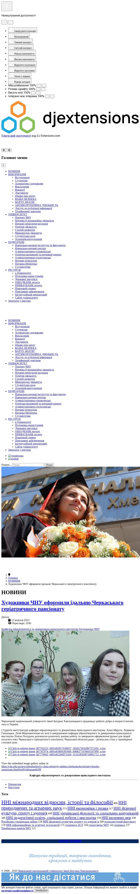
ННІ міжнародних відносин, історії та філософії (57, 802)
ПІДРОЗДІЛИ (16, 242)
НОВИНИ (14, 171)
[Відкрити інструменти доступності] (6, 6)
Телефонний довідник (28, 211)
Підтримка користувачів (29, 276)
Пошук (49, 465)
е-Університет (23, 273)
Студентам (21, 180)
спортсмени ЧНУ (99, 825)
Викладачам (22, 186)
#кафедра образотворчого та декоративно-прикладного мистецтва (40, 629)
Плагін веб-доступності (16, 135)
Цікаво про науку (25, 195)
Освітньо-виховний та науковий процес (38, 254)
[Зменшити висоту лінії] (33, 93)
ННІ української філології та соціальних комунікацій (95, 813)
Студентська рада (25, 236)
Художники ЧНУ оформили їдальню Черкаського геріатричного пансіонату (62, 605)
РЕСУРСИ (14, 269)
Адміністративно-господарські (33, 257)
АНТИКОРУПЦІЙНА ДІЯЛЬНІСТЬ (36, 205)
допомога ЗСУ (74, 825)
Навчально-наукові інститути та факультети (40, 245)
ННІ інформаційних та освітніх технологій (33, 825)
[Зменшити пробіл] (47, 96)
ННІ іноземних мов (116, 818)
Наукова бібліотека (26, 263)
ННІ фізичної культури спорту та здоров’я (71, 821)
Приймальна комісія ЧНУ (16, 828)
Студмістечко (23, 266)
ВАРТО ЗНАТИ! (25, 202)
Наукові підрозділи (26, 260)
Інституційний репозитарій (31, 294)
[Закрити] (10, 22)
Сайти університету (26, 297)
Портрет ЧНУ (23, 217)
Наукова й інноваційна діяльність (34, 220)
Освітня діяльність (26, 226)
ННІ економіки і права (87, 808)
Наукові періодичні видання (31, 223)
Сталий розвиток (25, 229)
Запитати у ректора (19, 300)
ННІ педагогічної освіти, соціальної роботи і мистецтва (51, 817)
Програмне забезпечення (29, 291)
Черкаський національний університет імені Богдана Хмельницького (58, 870)
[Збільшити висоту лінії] (38, 93)
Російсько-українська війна (19, 821)
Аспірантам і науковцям (29, 183)
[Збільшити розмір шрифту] (43, 89)
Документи (21, 192)
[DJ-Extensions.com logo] (70, 132)
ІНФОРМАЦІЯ (17, 174)
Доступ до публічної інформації (33, 208)
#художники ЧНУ (89, 629)
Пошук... (6, 464)
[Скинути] (4, 22)
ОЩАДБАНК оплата (27, 282)
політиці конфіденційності (17, 890)
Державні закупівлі (26, 279)
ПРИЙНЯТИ (41, 891)
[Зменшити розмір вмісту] (39, 85)
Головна (13, 577)
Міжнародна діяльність (28, 232)
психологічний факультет (120, 821)
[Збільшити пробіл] (52, 96)
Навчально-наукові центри (30, 248)
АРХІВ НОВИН (70, 841)
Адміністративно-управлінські (33, 251)
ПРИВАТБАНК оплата (28, 285)
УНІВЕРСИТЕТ (17, 214)
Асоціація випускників (28, 239)
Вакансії (20, 189)
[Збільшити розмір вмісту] (44, 85)
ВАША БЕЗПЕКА (26, 199)
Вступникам (22, 177)
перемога (119, 825)
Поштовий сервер (25, 288)
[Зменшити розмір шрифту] (38, 89)
